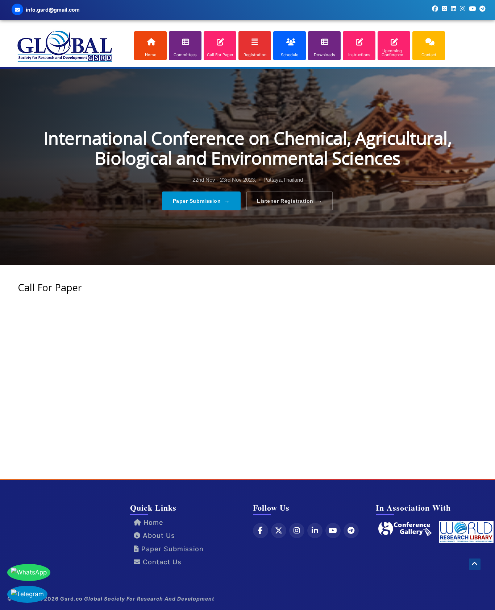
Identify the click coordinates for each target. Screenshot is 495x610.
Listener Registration (289, 201)
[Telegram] (351, 530)
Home (152, 522)
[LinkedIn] (315, 530)
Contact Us (161, 562)
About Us (158, 535)
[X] (278, 530)
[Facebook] (260, 530)
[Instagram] (296, 530)
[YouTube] (333, 530)
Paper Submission (201, 201)
